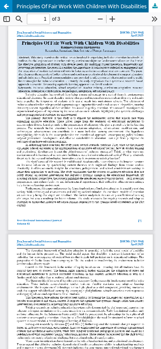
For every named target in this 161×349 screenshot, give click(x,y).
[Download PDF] (155, 6)
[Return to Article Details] (6, 6)
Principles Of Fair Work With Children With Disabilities (82, 6)
